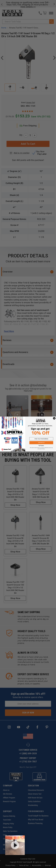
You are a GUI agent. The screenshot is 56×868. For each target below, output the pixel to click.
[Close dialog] (54, 418)
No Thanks (41, 445)
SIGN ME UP (41, 442)
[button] (15, 845)
